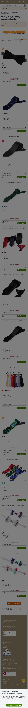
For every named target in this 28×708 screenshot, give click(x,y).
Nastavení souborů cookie (14, 702)
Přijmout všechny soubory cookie (14, 705)
